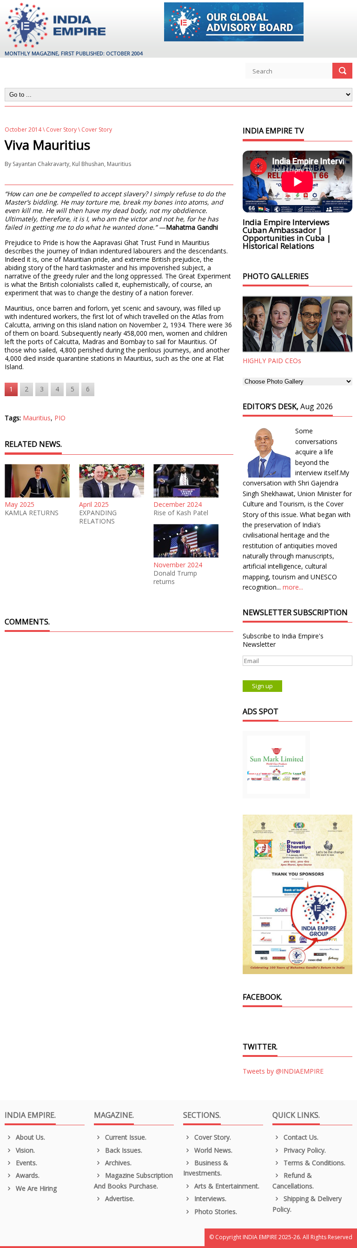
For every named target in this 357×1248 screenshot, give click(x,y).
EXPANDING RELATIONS (98, 517)
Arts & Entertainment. (225, 1186)
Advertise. (118, 1198)
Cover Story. (211, 1137)
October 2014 (23, 129)
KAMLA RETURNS (32, 513)
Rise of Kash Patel (180, 513)
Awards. (27, 1175)
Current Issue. (124, 1137)
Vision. (24, 1150)
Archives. (117, 1162)
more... (293, 587)
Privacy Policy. (304, 1150)
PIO (60, 417)
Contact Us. (300, 1137)
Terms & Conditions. (313, 1162)
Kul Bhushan (88, 164)
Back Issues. (122, 1150)
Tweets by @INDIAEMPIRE (283, 1071)
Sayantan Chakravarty (41, 164)
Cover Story (61, 129)
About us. (29, 1137)
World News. (212, 1150)
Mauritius (119, 164)
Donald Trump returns (175, 577)
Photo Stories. (214, 1211)
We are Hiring (35, 1188)
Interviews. (209, 1198)
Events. (25, 1162)
